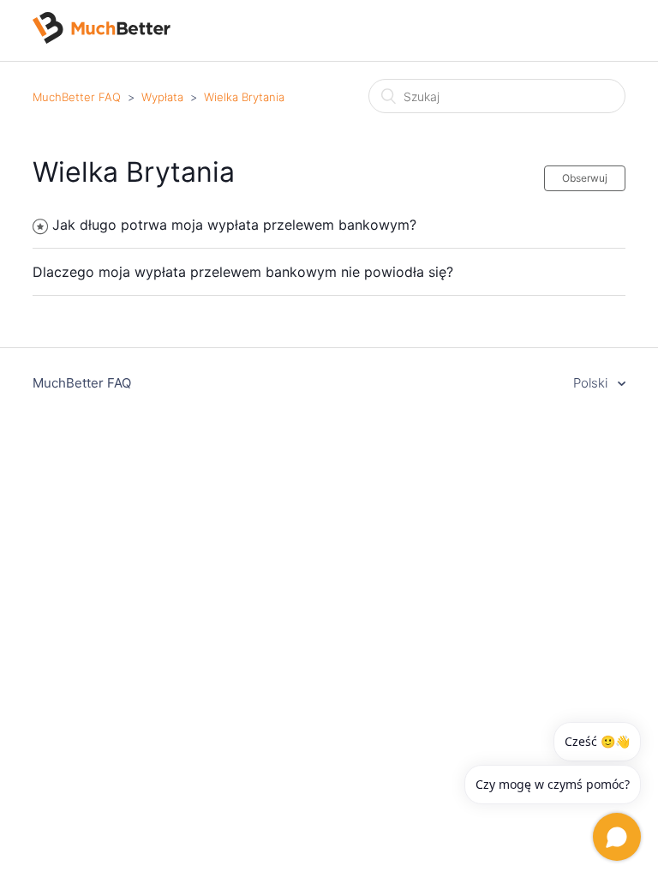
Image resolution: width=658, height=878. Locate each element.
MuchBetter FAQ (77, 97)
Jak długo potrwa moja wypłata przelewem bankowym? (234, 224)
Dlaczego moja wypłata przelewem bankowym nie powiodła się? (243, 271)
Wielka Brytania (244, 97)
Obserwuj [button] (584, 177)
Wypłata (162, 97)
